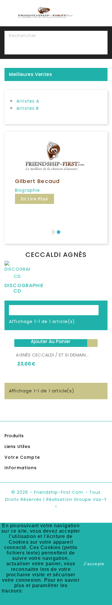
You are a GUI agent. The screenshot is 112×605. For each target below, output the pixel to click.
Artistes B (27, 108)
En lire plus (34, 199)
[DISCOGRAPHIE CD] (17, 272)
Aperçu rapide (92, 341)
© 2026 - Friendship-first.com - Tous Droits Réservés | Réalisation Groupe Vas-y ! (56, 499)
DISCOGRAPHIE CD (24, 288)
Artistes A (27, 101)
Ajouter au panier (50, 341)
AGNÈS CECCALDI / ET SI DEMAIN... (52, 355)
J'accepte (94, 563)
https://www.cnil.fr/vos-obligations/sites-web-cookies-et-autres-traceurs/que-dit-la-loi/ (40, 596)
